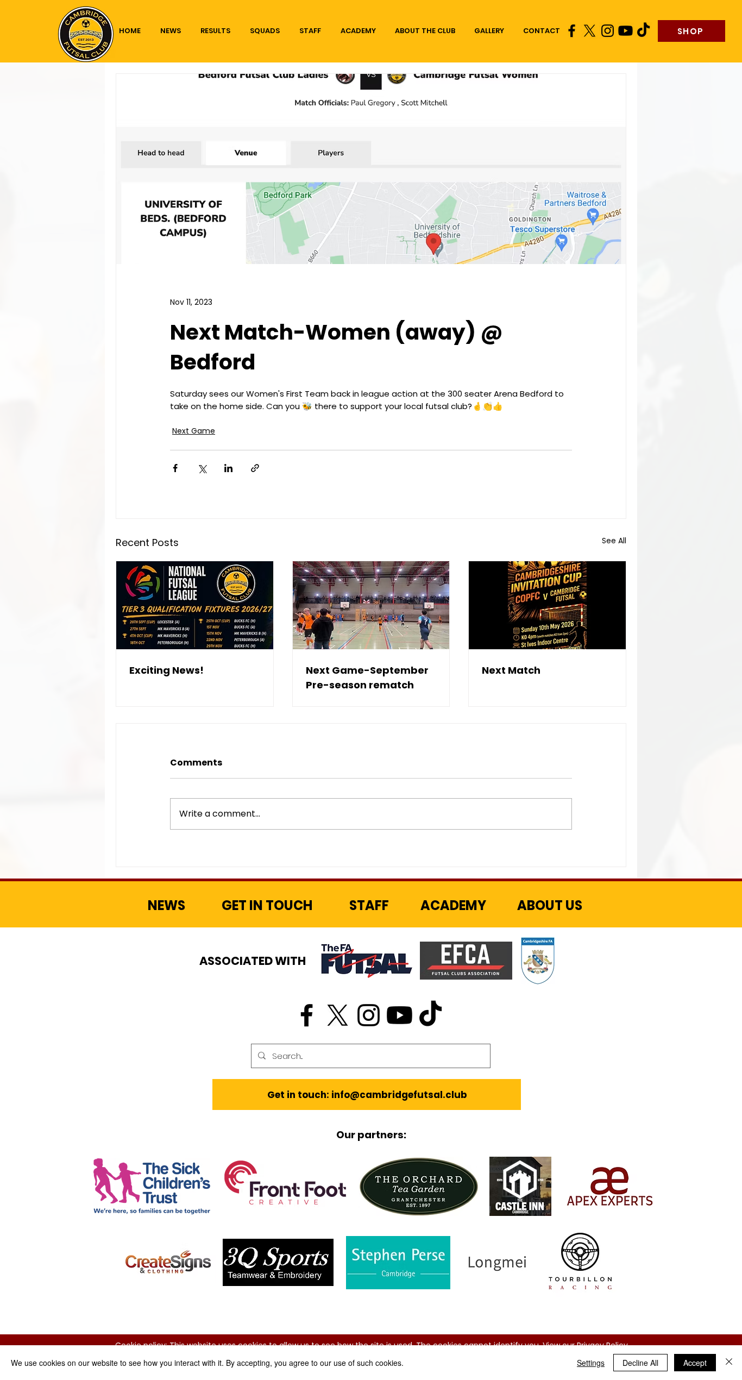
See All (614, 540)
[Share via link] (255, 468)
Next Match (511, 670)
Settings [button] (591, 1362)
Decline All (640, 1362)
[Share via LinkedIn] (228, 468)
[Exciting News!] (194, 605)
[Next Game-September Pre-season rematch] (371, 605)
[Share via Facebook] (175, 468)
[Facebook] (571, 30)
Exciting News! (166, 670)
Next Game (193, 430)
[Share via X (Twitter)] (202, 468)
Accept (695, 1362)
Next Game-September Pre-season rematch (367, 677)
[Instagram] (607, 30)
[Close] (728, 1362)
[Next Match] (547, 605)
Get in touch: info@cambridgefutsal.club (367, 1094)
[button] (265, 31)
